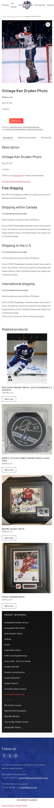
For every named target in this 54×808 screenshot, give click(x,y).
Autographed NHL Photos (14, 628)
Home (4, 16)
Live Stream (14, 5)
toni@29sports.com (28, 787)
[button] (48, 24)
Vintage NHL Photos (16, 127)
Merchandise (40, 5)
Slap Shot (10, 699)
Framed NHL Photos (12, 650)
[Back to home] (27, 5)
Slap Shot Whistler (11, 716)
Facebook (17, 175)
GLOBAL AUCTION (11, 666)
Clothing (7, 639)
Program (5, 5)
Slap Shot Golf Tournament (15, 710)
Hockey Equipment (12, 677)
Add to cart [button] (9, 399)
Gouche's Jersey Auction (14, 672)
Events (7, 644)
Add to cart (16, 121)
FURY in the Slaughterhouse (15, 655)
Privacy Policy (21, 805)
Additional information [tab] (27, 137)
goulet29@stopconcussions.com (33, 778)
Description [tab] (8, 137)
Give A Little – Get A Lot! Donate (17, 661)
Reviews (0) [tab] (46, 137)
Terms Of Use (8, 805)
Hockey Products (11, 683)
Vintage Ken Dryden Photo (35, 129)
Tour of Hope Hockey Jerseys (16, 721)
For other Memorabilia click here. (16, 181)
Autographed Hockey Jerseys (16, 622)
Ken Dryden (9, 129)
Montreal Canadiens (20, 129)
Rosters (22, 5)
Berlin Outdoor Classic (13, 633)
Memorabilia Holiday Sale (15, 16)
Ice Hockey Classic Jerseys (15, 689)
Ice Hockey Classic (27, 800)
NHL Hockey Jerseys (12, 705)
